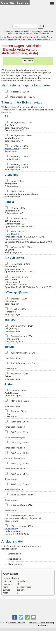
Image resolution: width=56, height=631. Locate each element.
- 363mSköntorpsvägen (21, 194)
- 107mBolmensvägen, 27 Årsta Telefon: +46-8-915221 (18, 126)
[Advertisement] (28, 15)
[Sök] (41, 26)
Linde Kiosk (11, 234)
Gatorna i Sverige (16, 622)
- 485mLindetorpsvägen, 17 (16, 393)
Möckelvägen (14, 559)
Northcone (10, 528)
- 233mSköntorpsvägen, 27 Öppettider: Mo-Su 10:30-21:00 (20, 268)
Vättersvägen (14, 553)
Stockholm (30, 37)
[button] (14, 617)
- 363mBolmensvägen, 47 (15, 211)
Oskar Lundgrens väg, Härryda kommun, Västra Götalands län (30, 32)
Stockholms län (14, 37)
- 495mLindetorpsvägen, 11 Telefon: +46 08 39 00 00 (19, 530)
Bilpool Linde (12, 148)
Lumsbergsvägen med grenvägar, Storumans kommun (27, 31)
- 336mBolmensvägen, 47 (18, 138)
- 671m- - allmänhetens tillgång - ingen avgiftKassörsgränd (23, 518)
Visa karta (28, 60)
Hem (2, 37)
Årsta (30, 39)
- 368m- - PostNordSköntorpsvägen (16, 312)
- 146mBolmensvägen (14, 183)
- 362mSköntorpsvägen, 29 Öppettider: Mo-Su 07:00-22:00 (20, 222)
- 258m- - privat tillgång (16, 157)
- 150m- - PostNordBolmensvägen (16, 301)
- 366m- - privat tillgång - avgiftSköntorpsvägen (16, 167)
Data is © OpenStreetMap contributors (41, 624)
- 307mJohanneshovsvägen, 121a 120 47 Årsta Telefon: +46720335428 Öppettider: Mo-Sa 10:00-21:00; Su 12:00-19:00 (28, 236)
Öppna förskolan (18, 97)
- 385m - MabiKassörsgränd (17, 149)
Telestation (15, 91)
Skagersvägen (15, 564)
